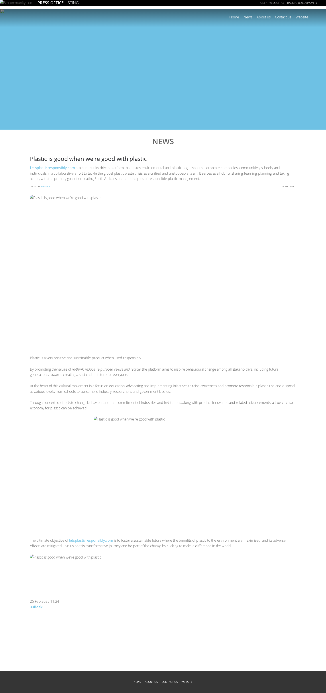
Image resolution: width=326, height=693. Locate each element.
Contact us (283, 17)
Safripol (45, 186)
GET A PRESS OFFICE (272, 3)
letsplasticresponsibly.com (91, 540)
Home (234, 17)
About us (263, 17)
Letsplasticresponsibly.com (52, 167)
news (137, 682)
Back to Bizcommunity (302, 3)
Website (302, 17)
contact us (170, 682)
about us (151, 682)
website (186, 682)
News (248, 17)
